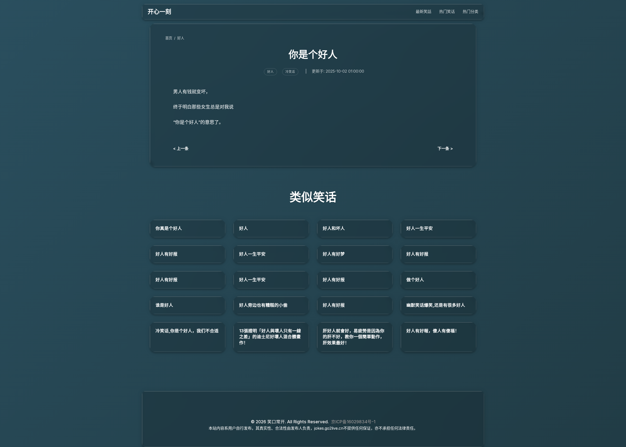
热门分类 (470, 11)
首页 (168, 38)
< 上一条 (181, 148)
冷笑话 (290, 71)
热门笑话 (447, 11)
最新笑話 (423, 11)
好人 (180, 38)
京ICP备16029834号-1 (353, 421)
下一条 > (445, 148)
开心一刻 (159, 11)
